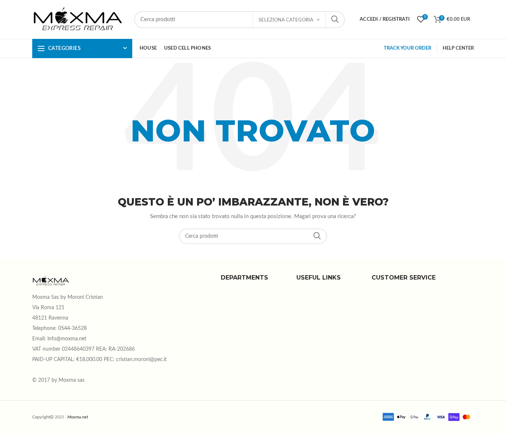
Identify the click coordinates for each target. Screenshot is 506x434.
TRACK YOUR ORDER (407, 48)
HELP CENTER (458, 48)
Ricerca (335, 19)
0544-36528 (72, 328)
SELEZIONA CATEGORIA (286, 20)
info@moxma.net (66, 338)
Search (317, 236)
